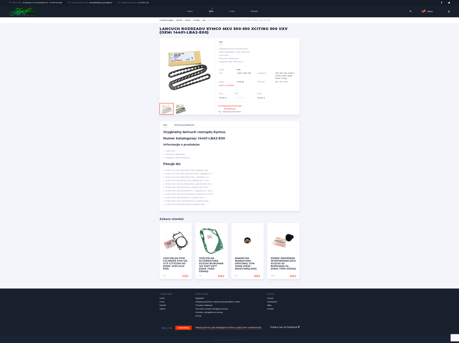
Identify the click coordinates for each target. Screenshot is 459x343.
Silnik (238, 69)
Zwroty (198, 316)
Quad (289, 75)
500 (204, 20)
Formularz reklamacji (203, 305)
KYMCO (188, 20)
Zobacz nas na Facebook (284, 327)
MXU (285, 75)
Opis (165, 125)
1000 (272, 276)
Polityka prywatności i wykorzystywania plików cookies (217, 301)
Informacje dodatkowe (184, 125)
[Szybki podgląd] (187, 227)
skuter (179, 20)
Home (162, 298)
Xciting (196, 20)
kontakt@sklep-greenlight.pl (100, 2)
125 (164, 276)
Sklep (269, 305)
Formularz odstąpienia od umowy (209, 312)
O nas (162, 301)
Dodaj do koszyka (232, 111)
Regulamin (199, 298)
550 (285, 73)
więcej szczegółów (226, 85)
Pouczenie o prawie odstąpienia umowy (211, 309)
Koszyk (270, 298)
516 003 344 (143, 2)
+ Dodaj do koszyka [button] (179, 276)
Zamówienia (272, 301)
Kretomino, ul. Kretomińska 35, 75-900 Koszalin (42, 2)
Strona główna (166, 20)
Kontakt (163, 305)
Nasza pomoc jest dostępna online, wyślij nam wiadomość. (228, 327)
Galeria (162, 309)
